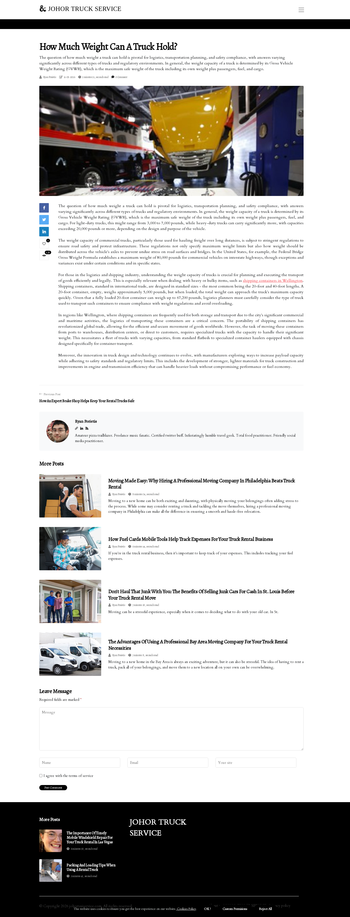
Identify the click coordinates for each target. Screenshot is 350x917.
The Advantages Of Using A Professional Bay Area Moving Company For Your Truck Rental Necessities (198, 644)
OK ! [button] (207, 909)
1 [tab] (171, 189)
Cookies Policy (186, 909)
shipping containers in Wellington (273, 280)
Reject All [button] (265, 909)
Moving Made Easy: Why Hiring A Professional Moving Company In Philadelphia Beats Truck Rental (201, 483)
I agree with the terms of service (68, 776)
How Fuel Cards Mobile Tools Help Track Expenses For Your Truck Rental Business (190, 539)
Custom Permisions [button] (235, 909)
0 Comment (121, 77)
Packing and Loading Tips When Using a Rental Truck (91, 867)
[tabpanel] (171, 141)
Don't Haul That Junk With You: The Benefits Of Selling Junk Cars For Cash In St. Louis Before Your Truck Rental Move (201, 594)
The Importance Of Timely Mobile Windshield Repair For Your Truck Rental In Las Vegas (90, 838)
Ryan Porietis (49, 77)
